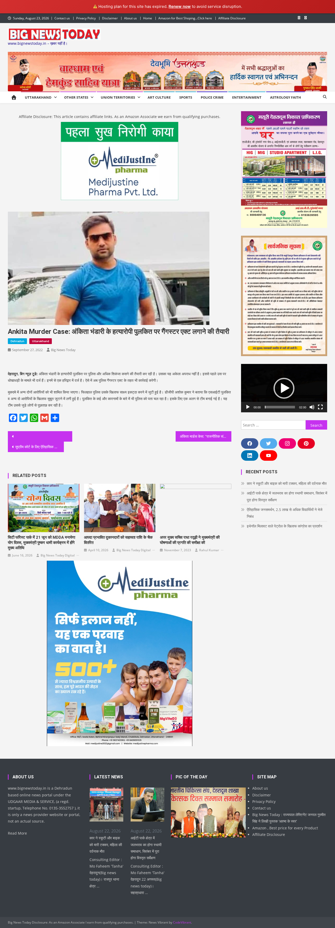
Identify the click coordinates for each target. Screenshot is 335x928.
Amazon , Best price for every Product (285, 827)
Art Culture (159, 97)
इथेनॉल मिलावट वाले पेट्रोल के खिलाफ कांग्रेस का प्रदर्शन (284, 526)
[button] (283, 388)
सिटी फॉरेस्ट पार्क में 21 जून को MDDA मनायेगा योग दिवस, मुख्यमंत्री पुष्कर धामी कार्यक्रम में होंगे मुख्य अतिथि (41, 542)
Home (147, 18)
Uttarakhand (38, 97)
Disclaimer (110, 18)
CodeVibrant (182, 922)
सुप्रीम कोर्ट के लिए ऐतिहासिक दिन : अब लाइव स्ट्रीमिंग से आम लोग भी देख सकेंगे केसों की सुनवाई (39, 446)
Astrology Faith (285, 97)
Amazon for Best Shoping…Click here (185, 18)
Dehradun (17, 341)
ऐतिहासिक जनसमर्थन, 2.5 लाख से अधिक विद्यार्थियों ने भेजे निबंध (284, 513)
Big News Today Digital (58, 555)
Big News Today (63, 349)
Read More (17, 833)
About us (130, 18)
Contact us (62, 18)
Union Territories (118, 97)
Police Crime (212, 97)
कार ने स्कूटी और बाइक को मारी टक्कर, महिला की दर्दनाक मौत (287, 483)
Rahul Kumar (209, 550)
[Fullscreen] (320, 407)
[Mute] (312, 407)
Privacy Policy (86, 18)
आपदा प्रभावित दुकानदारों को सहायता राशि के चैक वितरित (118, 540)
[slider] (280, 407)
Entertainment (246, 97)
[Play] (247, 407)
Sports (185, 97)
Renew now (180, 6)
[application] (284, 388)
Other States (76, 97)
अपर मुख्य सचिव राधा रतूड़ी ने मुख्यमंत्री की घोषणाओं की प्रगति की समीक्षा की (190, 540)
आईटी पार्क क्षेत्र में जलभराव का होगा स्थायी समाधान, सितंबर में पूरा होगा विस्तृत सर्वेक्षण (287, 496)
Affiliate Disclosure (232, 18)
